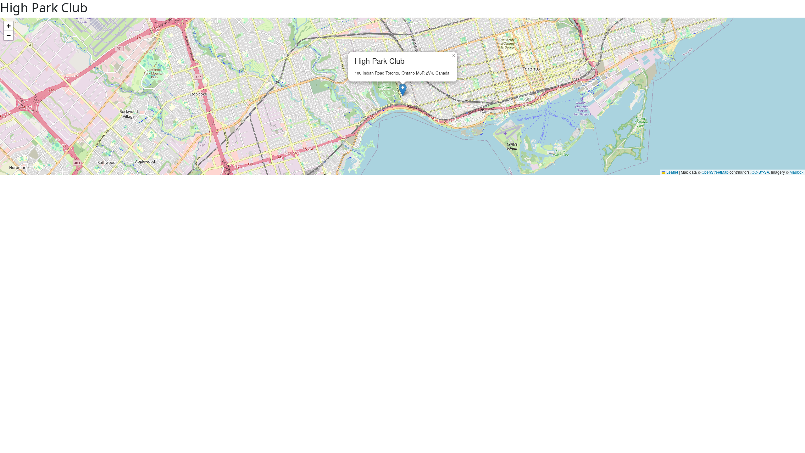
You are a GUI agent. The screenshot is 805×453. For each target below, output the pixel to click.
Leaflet (671, 172)
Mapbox (796, 172)
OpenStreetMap (715, 172)
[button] (403, 89)
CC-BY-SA (760, 172)
